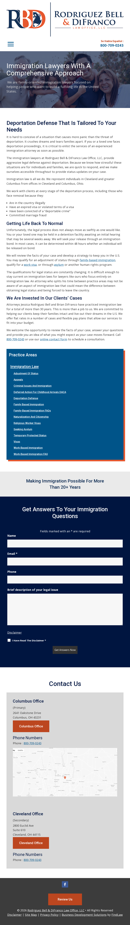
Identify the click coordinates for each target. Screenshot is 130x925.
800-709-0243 (112, 45)
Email (12, 554)
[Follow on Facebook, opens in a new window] (65, 884)
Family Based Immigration (29, 404)
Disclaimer (14, 632)
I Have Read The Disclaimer (29, 640)
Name (11, 536)
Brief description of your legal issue (32, 590)
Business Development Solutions (84, 915)
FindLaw (117, 915)
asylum (59, 265)
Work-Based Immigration (28, 447)
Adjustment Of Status (26, 373)
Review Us (65, 899)
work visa (30, 265)
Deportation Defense (26, 398)
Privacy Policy (49, 915)
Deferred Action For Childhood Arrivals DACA (40, 392)
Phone (11, 572)
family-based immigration (97, 260)
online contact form (53, 339)
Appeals (18, 379)
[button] (11, 44)
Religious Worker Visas (27, 423)
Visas (17, 441)
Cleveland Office (31, 843)
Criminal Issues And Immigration (33, 385)
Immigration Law (24, 366)
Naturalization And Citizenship (31, 416)
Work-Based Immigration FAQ (31, 454)
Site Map (31, 915)
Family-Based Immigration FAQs (32, 410)
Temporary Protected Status (30, 435)
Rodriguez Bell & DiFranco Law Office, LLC (55, 910)
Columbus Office (31, 726)
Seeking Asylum (23, 429)
